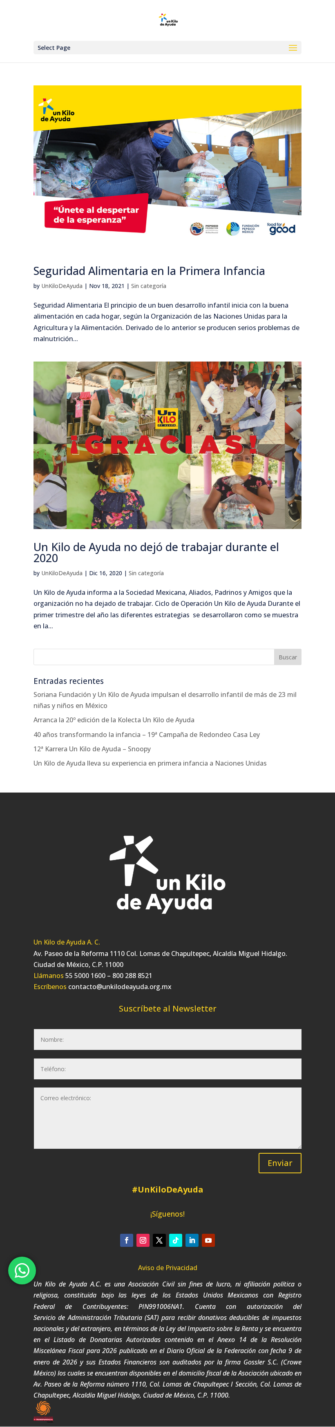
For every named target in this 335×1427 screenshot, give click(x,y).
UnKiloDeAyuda (62, 286)
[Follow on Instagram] (143, 1240)
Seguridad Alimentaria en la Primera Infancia (149, 270)
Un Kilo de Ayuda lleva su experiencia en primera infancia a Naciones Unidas (150, 763)
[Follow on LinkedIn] (192, 1240)
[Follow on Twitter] (159, 1240)
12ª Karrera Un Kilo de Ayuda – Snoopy (92, 748)
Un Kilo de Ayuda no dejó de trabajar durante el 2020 (156, 552)
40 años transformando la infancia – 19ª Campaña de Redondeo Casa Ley (147, 734)
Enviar (280, 1162)
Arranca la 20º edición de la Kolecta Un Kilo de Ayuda (114, 719)
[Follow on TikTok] (175, 1240)
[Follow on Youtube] (208, 1240)
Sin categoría (148, 286)
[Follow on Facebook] (126, 1240)
